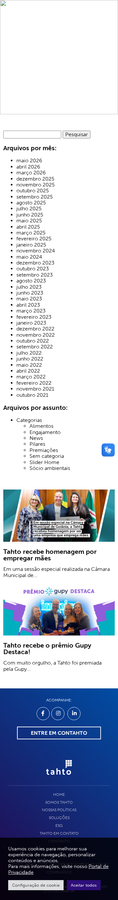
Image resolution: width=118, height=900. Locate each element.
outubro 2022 (32, 341)
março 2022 (31, 377)
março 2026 (31, 173)
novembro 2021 (35, 389)
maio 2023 (29, 299)
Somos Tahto (59, 802)
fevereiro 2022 (33, 383)
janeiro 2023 (31, 323)
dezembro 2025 (35, 179)
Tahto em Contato (59, 833)
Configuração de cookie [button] (36, 885)
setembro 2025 (34, 197)
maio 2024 (29, 257)
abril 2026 (28, 167)
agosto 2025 (31, 203)
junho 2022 (29, 359)
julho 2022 (29, 353)
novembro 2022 (35, 335)
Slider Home (44, 462)
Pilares (37, 444)
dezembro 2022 (35, 329)
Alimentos (41, 426)
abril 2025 (28, 227)
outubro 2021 (32, 395)
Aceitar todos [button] (84, 885)
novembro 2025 (35, 185)
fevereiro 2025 (33, 239)
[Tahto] (59, 778)
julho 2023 (29, 287)
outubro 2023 (32, 269)
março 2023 (31, 311)
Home (59, 794)
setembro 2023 (34, 275)
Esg (59, 825)
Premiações (44, 450)
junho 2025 (29, 215)
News (36, 438)
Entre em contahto (59, 733)
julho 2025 (29, 209)
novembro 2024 (35, 251)
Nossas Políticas (59, 810)
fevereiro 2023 (33, 317)
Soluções (59, 817)
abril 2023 (28, 305)
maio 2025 (29, 221)
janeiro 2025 (31, 245)
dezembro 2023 (35, 263)
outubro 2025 (32, 191)
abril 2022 (28, 371)
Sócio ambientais (50, 468)
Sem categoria (47, 456)
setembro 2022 (34, 347)
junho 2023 (29, 293)
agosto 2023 (31, 281)
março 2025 (31, 233)
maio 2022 (29, 365)
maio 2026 (29, 161)
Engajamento (45, 432)
